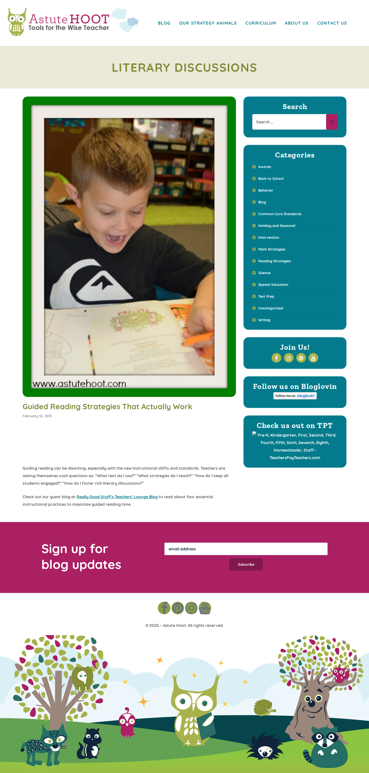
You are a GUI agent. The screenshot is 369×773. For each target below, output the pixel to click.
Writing (264, 320)
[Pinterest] (177, 608)
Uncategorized (270, 308)
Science (264, 273)
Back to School (271, 178)
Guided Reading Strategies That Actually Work (107, 406)
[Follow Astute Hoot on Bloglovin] (295, 397)
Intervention (268, 237)
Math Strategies (271, 249)
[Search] (332, 122)
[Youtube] (205, 608)
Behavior (265, 190)
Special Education (273, 284)
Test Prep (266, 296)
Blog (262, 202)
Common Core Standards (279, 214)
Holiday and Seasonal (276, 225)
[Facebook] (164, 608)
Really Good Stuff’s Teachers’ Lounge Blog (117, 496)
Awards (264, 166)
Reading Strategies (274, 261)
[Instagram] (191, 608)
